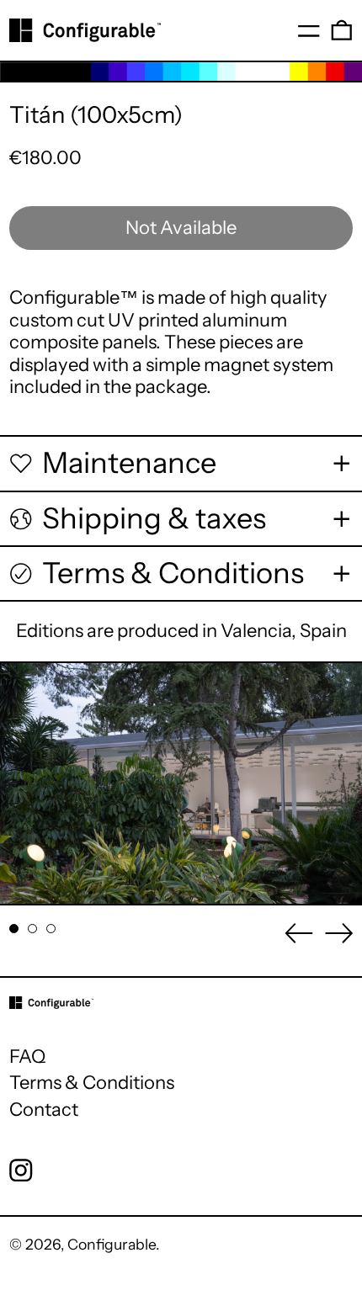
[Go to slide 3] (51, 928)
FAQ (27, 1056)
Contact (43, 1109)
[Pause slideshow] (23, 684)
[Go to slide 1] (14, 928)
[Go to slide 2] (32, 928)
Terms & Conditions (91, 1082)
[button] (342, 30)
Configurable (111, 1244)
